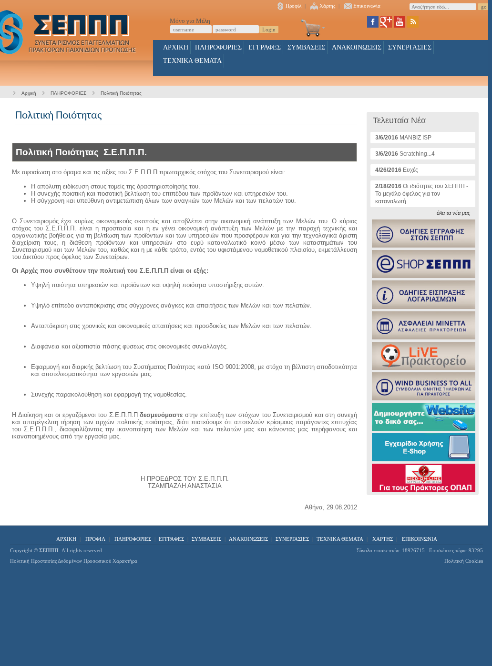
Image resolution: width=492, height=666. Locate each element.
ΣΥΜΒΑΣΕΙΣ (306, 47)
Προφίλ (293, 6)
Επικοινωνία (366, 6)
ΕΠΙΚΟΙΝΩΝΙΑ (419, 539)
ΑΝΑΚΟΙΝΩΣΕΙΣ (356, 47)
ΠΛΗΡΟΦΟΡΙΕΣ (218, 47)
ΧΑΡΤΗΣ (382, 539)
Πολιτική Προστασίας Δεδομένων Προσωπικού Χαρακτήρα (73, 561)
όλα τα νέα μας (453, 213)
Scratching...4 (405, 153)
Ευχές (396, 170)
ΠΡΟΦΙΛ (95, 539)
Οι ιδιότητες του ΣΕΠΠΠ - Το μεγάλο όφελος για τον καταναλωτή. (421, 194)
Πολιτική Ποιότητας (121, 93)
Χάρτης (327, 6)
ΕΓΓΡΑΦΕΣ (264, 47)
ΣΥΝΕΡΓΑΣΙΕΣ (409, 47)
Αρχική (28, 93)
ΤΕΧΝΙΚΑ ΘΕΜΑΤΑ (192, 60)
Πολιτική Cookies (463, 561)
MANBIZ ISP (403, 137)
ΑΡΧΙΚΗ (175, 47)
